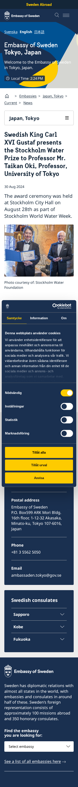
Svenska (11, 31)
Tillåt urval (39, 465)
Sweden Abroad (39, 4)
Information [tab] (39, 318)
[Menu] (68, 15)
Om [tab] (64, 318)
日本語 (39, 31)
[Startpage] (8, 96)
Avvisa (39, 478)
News (27, 102)
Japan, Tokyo (53, 96)
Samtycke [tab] (14, 318)
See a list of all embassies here (32, 761)
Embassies (28, 96)
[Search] (57, 15)
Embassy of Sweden (31, 48)
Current (10, 102)
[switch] (67, 406)
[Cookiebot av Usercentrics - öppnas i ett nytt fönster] (55, 306)
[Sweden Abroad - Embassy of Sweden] (26, 15)
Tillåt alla (39, 452)
